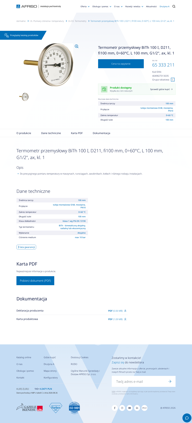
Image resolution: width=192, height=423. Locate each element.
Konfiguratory (51, 377)
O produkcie (23, 133)
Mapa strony (50, 370)
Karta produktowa (27, 319)
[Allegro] (144, 408)
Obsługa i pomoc (100, 6)
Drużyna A (164, 6)
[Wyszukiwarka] (173, 6)
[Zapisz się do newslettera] (170, 381)
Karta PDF (77, 133)
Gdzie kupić (50, 357)
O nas (117, 6)
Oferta (84, 6)
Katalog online (23, 357)
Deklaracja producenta (29, 310)
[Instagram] (122, 408)
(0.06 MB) (115, 310)
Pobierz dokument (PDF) (35, 281)
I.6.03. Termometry (77, 21)
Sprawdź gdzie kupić (160, 89)
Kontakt (20, 377)
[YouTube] (130, 408)
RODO (74, 364)
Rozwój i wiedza (132, 6)
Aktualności (151, 6)
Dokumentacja (101, 133)
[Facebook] (115, 408)
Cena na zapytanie (120, 63)
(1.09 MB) (115, 319)
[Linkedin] (137, 408)
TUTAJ (113, 391)
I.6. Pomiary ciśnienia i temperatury (47, 21)
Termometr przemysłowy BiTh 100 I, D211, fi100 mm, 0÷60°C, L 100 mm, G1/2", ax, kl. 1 (132, 21)
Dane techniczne (51, 133)
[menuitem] (48, 65)
